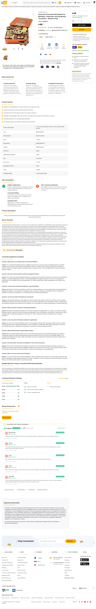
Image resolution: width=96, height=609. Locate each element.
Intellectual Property (7, 565)
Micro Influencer (6, 578)
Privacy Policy (46, 602)
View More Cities (69, 578)
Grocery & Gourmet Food (14, 6)
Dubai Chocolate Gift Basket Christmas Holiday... (68, 6)
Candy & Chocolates (36, 6)
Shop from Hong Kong (37, 598)
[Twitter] (87, 602)
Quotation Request (7, 562)
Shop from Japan (25, 598)
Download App (22, 557)
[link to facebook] (18, 49)
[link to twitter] (22, 49)
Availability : (41, 30)
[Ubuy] (4, 2)
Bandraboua (68, 570)
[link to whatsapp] (14, 49)
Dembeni (67, 565)
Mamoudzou (68, 557)
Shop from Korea (49, 598)
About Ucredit (21, 570)
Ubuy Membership (7, 580)
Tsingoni (67, 575)
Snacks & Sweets (26, 6)
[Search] (60, 2)
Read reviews (61, 428)
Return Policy (21, 565)
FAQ (19, 567)
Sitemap (4, 567)
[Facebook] (79, 602)
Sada (66, 573)
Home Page (5, 6)
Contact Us (5, 560)
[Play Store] (84, 564)
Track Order (5, 570)
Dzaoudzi (67, 562)
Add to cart (81, 25)
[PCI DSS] (5, 590)
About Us (4, 557)
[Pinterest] (90, 602)
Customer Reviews (23, 562)
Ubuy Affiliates (22, 578)
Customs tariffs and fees (9, 573)
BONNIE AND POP (42, 12)
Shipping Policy (6, 575)
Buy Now (59, 63)
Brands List (20, 560)
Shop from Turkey (70, 598)
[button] (69, 3)
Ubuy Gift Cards (22, 573)
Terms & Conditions (36, 602)
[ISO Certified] (17, 590)
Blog (19, 575)
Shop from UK (15, 598)
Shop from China (59, 598)
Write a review (6, 417)
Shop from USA (5, 598)
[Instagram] (82, 602)
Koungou (67, 560)
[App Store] (84, 560)
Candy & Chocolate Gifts (48, 6)
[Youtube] (84, 602)
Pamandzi (67, 567)
